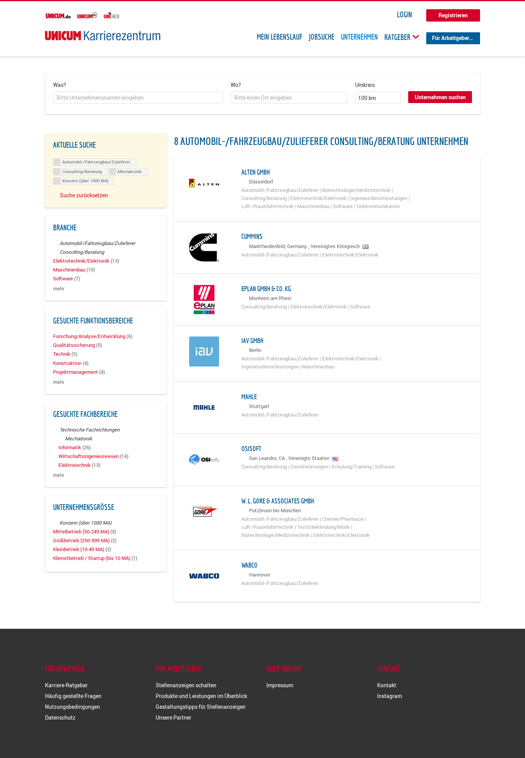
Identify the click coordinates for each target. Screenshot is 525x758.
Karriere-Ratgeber (66, 685)
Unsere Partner (173, 717)
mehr (58, 288)
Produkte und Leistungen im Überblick (201, 696)
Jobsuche (321, 37)
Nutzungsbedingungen (72, 706)
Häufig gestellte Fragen (73, 696)
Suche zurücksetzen (84, 195)
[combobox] (138, 98)
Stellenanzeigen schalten (186, 685)
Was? (59, 84)
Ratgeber (398, 37)
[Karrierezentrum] (102, 35)
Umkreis (365, 84)
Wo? (236, 84)
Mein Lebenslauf (279, 37)
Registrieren (453, 15)
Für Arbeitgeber (450, 38)
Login (404, 14)
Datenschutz (60, 717)
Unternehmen (359, 37)
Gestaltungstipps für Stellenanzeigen (201, 706)
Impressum (279, 685)
